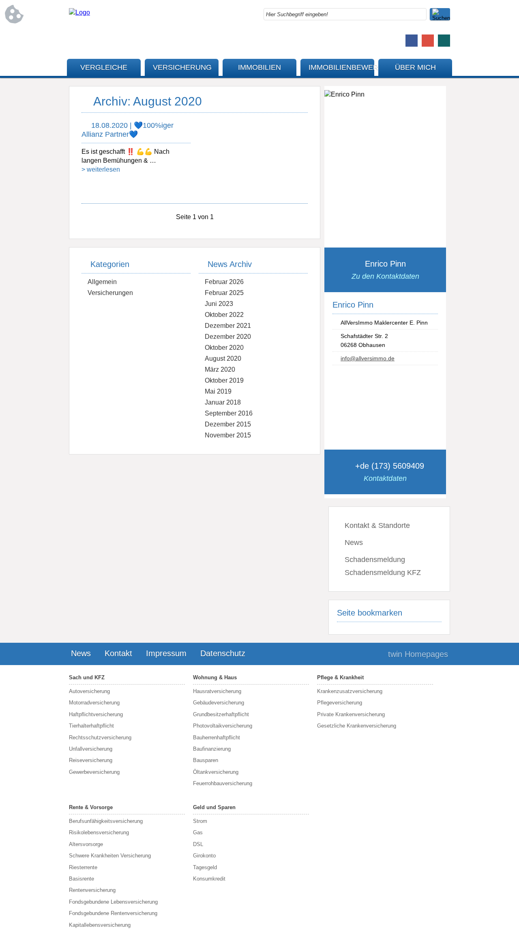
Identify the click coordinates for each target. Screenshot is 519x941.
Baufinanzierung (212, 749)
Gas (198, 832)
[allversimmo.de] (79, 12)
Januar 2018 (223, 402)
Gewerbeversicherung (94, 772)
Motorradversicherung (94, 703)
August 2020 (223, 358)
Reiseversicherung (90, 760)
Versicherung (182, 67)
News (354, 542)
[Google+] (428, 40)
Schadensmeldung (375, 560)
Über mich (415, 67)
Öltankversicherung (215, 772)
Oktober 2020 (224, 347)
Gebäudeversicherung (218, 703)
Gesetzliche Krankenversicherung (356, 726)
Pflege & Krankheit (340, 677)
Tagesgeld (205, 867)
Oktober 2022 (224, 314)
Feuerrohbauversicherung (222, 783)
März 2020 (220, 369)
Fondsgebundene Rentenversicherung (113, 913)
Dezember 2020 (228, 336)
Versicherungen (110, 292)
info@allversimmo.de (368, 358)
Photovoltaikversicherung (222, 726)
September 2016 (229, 413)
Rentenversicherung (92, 890)
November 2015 (228, 435)
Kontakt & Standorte (377, 525)
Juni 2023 (219, 303)
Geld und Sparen (214, 807)
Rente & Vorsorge (91, 807)
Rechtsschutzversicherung (100, 737)
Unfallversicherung (90, 749)
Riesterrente (83, 867)
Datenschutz (222, 653)
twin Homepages (418, 654)
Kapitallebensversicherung (100, 925)
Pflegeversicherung (339, 703)
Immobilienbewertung (341, 67)
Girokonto (204, 856)
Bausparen (205, 760)
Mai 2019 (218, 391)
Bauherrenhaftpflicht (216, 737)
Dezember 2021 (228, 325)
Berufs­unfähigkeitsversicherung (106, 821)
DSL (198, 844)
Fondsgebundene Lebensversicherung (113, 902)
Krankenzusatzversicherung (349, 691)
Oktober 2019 (224, 380)
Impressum (166, 653)
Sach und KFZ (87, 677)
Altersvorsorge (86, 844)
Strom (200, 821)
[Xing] (444, 40)
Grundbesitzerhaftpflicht (221, 714)
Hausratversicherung (217, 691)
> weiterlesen (100, 169)
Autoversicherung (89, 691)
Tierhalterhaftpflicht (91, 726)
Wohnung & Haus (215, 677)
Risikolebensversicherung (99, 832)
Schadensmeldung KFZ (383, 572)
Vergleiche (103, 67)
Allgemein (102, 281)
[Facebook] (411, 40)
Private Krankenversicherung (351, 714)
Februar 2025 (224, 292)
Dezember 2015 (228, 424)
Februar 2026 (224, 281)
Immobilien (259, 67)
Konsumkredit (209, 879)
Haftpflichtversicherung (96, 714)
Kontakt (118, 653)
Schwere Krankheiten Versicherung (110, 856)
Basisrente (81, 879)
